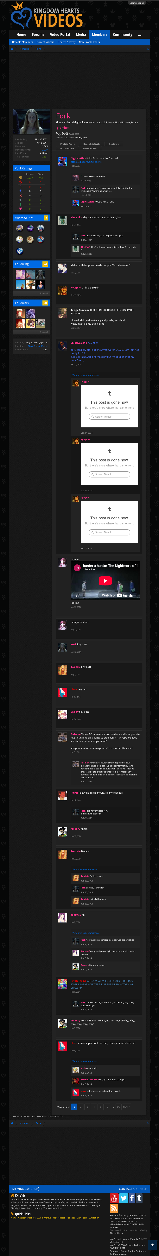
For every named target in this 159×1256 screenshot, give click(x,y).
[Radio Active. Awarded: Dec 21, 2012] (20, 255)
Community (122, 34)
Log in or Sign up (137, 3)
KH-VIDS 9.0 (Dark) (25, 1189)
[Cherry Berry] (30, 284)
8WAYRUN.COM (56, 1116)
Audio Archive (44, 1217)
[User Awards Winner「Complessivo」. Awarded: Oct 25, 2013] (20, 243)
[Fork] (40, 274)
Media (81, 34)
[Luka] (40, 323)
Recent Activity (91, 143)
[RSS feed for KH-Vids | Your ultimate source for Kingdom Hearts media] (114, 1208)
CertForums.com (118, 1254)
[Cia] (30, 323)
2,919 (45, 149)
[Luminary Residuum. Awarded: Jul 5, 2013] (30, 243)
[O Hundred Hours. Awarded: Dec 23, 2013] (41, 232)
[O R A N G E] (30, 274)
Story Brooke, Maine (38, 346)
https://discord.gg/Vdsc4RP (87, 161)
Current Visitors (45, 42)
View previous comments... (86, 375)
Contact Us (128, 1189)
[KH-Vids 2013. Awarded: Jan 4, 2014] (20, 232)
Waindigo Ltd (116, 1242)
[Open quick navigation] (148, 49)
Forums (38, 34)
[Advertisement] (79, 81)
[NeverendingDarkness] (20, 274)
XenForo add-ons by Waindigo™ (125, 1239)
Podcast (71, 1217)
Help (143, 1189)
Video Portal (60, 34)
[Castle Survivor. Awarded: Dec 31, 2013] (30, 232)
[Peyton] (20, 284)
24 (45, 264)
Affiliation (94, 1217)
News (13, 1217)
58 (45, 303)
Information (67, 148)
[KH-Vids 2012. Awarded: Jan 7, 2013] (41, 243)
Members (99, 34)
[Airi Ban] (20, 313)
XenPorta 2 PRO (20, 1116)
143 (118, 1106)
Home (21, 34)
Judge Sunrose (80, 310)
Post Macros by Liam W (126, 1220)
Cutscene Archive (26, 1217)
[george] (30, 313)
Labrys (75, 559)
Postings (114, 143)
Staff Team (82, 1217)
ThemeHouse (116, 1233)
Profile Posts (67, 143)
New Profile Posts (89, 42)
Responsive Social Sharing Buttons (126, 1251)
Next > (126, 1106)
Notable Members (22, 42)
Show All (44, 293)
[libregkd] (40, 313)
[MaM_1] (20, 323)
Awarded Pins (90, 148)
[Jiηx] (40, 284)
